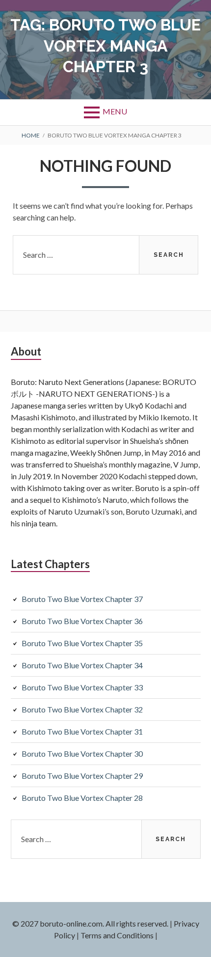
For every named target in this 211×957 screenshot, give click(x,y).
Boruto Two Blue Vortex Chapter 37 (82, 598)
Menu (115, 111)
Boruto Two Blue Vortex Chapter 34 (82, 665)
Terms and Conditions (117, 935)
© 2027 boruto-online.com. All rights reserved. (90, 923)
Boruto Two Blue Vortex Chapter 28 (82, 797)
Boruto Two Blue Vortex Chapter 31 (82, 731)
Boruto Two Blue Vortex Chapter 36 (82, 621)
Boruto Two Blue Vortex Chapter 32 (82, 709)
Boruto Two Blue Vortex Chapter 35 (82, 643)
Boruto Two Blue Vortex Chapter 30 (82, 753)
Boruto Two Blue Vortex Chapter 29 (82, 775)
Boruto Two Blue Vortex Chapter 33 (82, 687)
